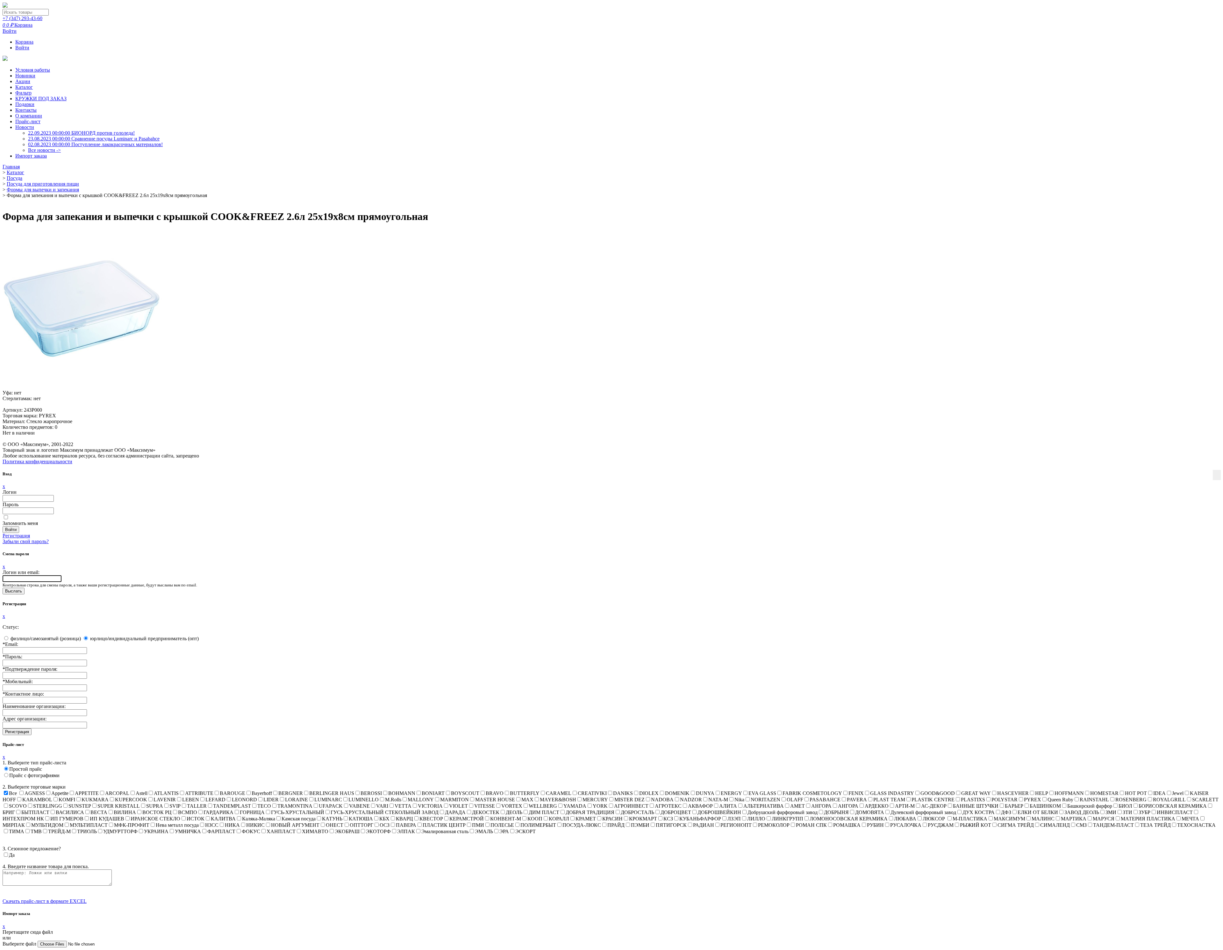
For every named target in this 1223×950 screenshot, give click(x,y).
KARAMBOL (37, 799)
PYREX (1032, 799)
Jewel (1178, 793)
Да (12, 855)
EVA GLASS (762, 793)
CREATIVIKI (592, 793)
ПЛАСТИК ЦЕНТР (444, 825)
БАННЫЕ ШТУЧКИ (975, 806)
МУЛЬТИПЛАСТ (89, 825)
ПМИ (478, 825)
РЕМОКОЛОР (774, 825)
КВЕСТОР (431, 818)
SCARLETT (1205, 799)
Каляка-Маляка (258, 818)
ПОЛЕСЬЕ (502, 825)
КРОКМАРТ (643, 818)
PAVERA (857, 799)
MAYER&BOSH (558, 799)
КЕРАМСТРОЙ (466, 818)
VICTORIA (430, 806)
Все (13, 793)
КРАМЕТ (586, 818)
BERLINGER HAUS (331, 793)
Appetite (59, 793)
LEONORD (244, 799)
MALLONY (421, 799)
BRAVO (495, 793)
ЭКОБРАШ (347, 831)
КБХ (384, 818)
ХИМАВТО (315, 831)
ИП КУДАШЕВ (107, 818)
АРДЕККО (877, 806)
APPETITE (87, 793)
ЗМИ (1110, 812)
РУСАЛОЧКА (905, 825)
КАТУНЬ (332, 818)
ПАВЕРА (406, 825)
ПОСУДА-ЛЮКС (581, 825)
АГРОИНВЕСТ (631, 806)
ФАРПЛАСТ (221, 831)
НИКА (232, 825)
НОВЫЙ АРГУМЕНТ (295, 825)
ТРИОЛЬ (87, 831)
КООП (534, 818)
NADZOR (691, 799)
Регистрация (16, 535)
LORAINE (296, 799)
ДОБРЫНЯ (836, 812)
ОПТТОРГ (361, 825)
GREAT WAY (976, 793)
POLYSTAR (1004, 799)
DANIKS (623, 793)
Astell (141, 793)
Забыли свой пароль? (26, 541)
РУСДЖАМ (941, 825)
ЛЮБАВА (905, 818)
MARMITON (454, 799)
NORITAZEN (765, 799)
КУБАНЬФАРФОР (700, 818)
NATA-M (718, 799)
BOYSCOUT (465, 793)
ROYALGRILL (1169, 799)
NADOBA (662, 799)
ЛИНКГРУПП (787, 818)
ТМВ (36, 831)
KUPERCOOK (131, 799)
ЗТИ (1127, 812)
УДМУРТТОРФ (120, 831)
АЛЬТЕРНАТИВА (763, 806)
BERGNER (290, 793)
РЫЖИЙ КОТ (975, 825)
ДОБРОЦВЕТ (676, 812)
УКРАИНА (156, 831)
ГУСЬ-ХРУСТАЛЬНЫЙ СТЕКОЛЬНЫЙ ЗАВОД (385, 812)
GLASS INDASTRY (892, 793)
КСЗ (668, 818)
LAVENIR (165, 799)
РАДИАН (703, 825)
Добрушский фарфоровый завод (782, 812)
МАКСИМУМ (1009, 818)
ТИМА (16, 831)
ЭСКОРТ (525, 831)
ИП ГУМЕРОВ (66, 818)
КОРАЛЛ (559, 818)
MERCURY (595, 799)
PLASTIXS (973, 799)
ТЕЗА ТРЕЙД (1155, 825)
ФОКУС (251, 831)
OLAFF (795, 799)
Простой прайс (25, 769)
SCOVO (18, 806)
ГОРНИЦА (252, 812)
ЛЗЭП (734, 818)
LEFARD (215, 799)
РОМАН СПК (811, 825)
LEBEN (190, 799)
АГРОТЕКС (668, 806)
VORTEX (511, 806)
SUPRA (154, 806)
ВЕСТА (98, 812)
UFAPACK (331, 806)
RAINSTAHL (1094, 799)
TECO (264, 806)
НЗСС (211, 825)
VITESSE (484, 806)
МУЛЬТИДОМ (47, 825)
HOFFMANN (1069, 793)
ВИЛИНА (125, 812)
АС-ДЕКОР (934, 806)
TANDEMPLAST (232, 806)
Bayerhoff (262, 793)
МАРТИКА (1073, 818)
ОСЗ (385, 825)
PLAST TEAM (889, 799)
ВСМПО (187, 812)
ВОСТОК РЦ (157, 812)
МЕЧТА (1190, 818)
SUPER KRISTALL (118, 806)
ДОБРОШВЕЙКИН (719, 812)
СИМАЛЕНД (1055, 825)
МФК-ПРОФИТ (131, 825)
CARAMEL (558, 793)
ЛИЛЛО (756, 818)
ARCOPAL (117, 793)
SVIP (175, 806)
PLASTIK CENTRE (933, 799)
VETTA (403, 806)
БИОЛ (1125, 806)
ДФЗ (1006, 812)
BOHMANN (401, 793)
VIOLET (458, 806)
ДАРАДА (455, 812)
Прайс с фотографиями (34, 775)
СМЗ (1081, 825)
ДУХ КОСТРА (978, 812)
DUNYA (705, 793)
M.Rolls (393, 799)
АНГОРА (821, 806)
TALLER (197, 806)
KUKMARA (95, 799)
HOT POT (1136, 793)
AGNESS (35, 793)
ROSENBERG (1131, 799)
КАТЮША (361, 818)
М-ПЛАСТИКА (970, 818)
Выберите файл (20, 943)
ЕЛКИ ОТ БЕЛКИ (1038, 812)
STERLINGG (47, 806)
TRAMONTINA (294, 806)
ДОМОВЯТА (869, 812)
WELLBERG (543, 806)
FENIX (856, 793)
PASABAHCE (825, 799)
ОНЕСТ (334, 825)
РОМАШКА (847, 825)
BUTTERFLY (525, 793)
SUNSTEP (79, 806)
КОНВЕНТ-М (505, 818)
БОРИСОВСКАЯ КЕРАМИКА (1173, 806)
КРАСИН (612, 818)
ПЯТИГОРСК (671, 825)
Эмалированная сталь (444, 831)
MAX (527, 799)
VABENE (359, 806)
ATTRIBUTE (199, 793)
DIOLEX (649, 793)
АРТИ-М (905, 806)
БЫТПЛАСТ (35, 812)
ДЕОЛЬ (514, 812)
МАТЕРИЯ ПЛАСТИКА (1148, 818)
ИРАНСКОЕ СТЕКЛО (155, 818)
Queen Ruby (1060, 799)
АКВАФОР (700, 806)
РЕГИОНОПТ (736, 825)
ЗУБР (1144, 812)
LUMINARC (328, 799)
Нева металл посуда (177, 825)
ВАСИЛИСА (70, 812)
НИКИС (255, 825)
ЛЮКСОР (934, 818)
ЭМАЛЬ (484, 831)
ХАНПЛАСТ (281, 831)
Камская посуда (299, 818)
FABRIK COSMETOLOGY (812, 793)
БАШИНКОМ (1045, 806)
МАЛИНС (1043, 818)
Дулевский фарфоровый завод (923, 812)
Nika (739, 799)
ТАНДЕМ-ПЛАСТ (1113, 825)
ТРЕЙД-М (59, 831)
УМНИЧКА (188, 831)
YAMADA (574, 806)
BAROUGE (232, 793)
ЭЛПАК (406, 831)
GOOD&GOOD (937, 793)
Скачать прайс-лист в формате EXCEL (45, 901)
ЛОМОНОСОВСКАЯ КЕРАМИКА (849, 818)
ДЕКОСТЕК (485, 812)
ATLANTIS (166, 793)
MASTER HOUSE (495, 799)
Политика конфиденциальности (37, 461)
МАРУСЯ (1103, 818)
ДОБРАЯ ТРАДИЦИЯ (590, 812)
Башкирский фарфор (1089, 806)
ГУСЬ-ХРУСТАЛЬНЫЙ (297, 812)
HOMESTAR (1104, 793)
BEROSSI (371, 793)
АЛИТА (728, 806)
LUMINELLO (363, 799)
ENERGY (731, 793)
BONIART (433, 793)
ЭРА (504, 831)
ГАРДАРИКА (218, 812)
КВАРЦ (404, 818)
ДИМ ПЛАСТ (544, 812)
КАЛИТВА (223, 818)
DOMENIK (677, 793)
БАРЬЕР (1014, 806)
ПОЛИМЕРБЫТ (538, 825)
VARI (382, 806)
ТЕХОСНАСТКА (1196, 825)
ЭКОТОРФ (378, 831)
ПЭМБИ (640, 825)
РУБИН (875, 825)
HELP (1041, 793)
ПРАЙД (616, 825)
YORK (600, 806)
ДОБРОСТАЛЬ (637, 812)
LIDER (271, 799)
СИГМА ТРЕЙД (1016, 825)
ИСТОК (195, 818)
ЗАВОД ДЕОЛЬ (1081, 812)
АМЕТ (797, 806)
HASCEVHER (1013, 793)
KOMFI (67, 799)
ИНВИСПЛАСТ (1175, 812)
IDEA (1159, 793)
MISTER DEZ (629, 799)
